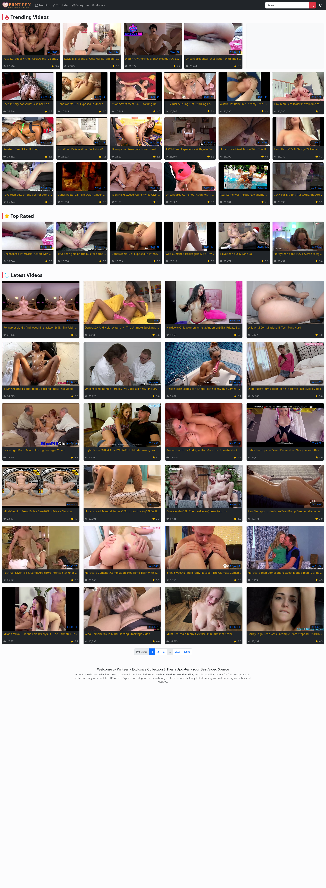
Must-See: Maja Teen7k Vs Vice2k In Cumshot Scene (199, 634)
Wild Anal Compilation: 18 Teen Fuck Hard (274, 327)
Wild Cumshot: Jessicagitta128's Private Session (190, 254)
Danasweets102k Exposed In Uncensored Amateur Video (82, 104)
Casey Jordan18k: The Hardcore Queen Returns (196, 511)
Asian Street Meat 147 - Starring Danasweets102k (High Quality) (136, 104)
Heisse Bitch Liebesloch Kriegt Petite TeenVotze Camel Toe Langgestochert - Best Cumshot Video (203, 389)
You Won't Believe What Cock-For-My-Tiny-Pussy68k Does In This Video (82, 149)
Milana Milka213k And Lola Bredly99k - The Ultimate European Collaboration (40, 634)
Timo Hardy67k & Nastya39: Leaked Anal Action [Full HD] (298, 149)
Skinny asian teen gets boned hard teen (136, 149)
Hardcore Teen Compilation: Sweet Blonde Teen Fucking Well (285, 573)
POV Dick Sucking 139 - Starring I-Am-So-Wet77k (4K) (190, 104)
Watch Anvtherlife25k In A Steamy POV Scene (152, 59)
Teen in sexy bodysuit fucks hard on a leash (27, 104)
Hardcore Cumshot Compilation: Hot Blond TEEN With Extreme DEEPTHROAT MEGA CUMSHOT (122, 573)
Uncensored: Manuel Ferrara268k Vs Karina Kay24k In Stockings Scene (122, 511)
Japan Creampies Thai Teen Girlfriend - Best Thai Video (38, 389)
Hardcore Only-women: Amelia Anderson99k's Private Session (203, 327)
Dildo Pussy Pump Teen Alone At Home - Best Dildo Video (284, 389)
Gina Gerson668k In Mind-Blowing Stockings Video (117, 634)
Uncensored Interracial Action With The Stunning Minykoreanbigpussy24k (213, 59)
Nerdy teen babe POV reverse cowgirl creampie (298, 254)
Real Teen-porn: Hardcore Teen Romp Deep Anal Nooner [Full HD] (285, 511)
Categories (82, 5)
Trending (44, 5)
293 (177, 652)
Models (100, 5)
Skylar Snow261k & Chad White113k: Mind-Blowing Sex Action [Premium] (122, 450)
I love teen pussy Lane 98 (236, 254)
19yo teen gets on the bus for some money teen (27, 194)
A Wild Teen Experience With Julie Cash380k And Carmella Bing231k (190, 149)
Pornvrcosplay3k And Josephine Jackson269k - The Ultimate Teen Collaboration (40, 327)
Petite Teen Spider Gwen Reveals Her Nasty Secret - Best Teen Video (285, 450)
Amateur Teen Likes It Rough (21, 149)
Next (187, 652)
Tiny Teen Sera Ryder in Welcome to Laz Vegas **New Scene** (298, 104)
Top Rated (62, 5)
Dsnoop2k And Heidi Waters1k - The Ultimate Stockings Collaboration (122, 327)
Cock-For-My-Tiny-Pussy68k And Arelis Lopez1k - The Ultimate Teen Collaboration (298, 194)
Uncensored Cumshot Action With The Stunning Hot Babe (190, 194)
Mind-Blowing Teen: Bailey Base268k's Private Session (37, 511)
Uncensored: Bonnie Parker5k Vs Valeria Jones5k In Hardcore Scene (122, 389)
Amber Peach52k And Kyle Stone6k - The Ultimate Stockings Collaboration (203, 450)
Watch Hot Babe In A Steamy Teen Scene (244, 104)
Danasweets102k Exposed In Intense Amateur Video (136, 254)
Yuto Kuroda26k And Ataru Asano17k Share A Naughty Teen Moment (31, 59)
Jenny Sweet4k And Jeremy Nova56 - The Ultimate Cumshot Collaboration (203, 573)
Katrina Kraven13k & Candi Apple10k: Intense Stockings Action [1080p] (40, 573)
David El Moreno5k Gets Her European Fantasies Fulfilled (92, 59)
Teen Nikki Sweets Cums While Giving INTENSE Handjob (136, 194)
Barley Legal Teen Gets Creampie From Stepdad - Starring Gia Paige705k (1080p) (285, 634)
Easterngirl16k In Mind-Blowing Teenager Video (34, 450)
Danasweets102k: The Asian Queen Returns (82, 194)
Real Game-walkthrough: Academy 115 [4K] (244, 194)
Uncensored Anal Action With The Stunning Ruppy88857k (244, 149)
